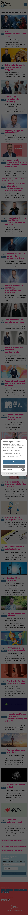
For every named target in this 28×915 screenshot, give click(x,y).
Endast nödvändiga (14, 466)
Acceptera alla (14, 462)
